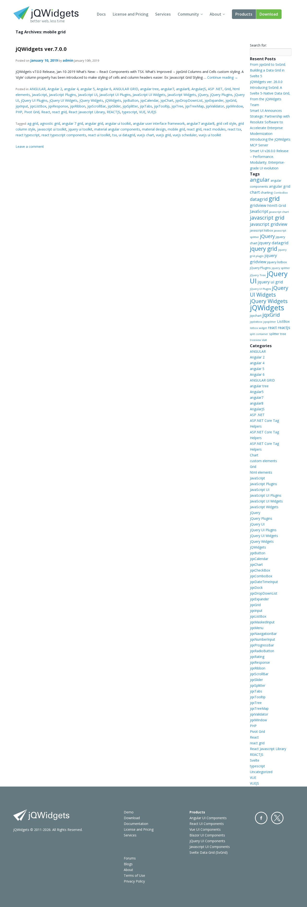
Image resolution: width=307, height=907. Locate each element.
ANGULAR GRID (125, 89)
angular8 (182, 89)
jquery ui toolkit (80, 129)
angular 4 (71, 89)
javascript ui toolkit (51, 129)
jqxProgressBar (262, 645)
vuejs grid (163, 135)
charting (267, 192)
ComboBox (281, 192)
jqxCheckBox (260, 570)
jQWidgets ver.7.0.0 (41, 48)
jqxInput (22, 106)
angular (260, 179)
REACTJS (113, 112)
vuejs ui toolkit (210, 135)
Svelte (254, 760)
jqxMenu (256, 628)
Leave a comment (30, 146)
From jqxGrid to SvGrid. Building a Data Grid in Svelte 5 (268, 70)
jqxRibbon (77, 106)
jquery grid (263, 248)
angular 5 (87, 89)
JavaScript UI (87, 94)
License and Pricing (130, 14)
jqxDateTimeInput (264, 581)
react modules (214, 129)
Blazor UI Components (207, 835)
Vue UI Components (205, 829)
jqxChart (166, 100)
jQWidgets (113, 100)
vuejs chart (145, 135)
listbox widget (258, 328)
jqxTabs (146, 106)
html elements (261, 472)
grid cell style (226, 123)
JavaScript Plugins (62, 94)
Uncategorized (261, 772)
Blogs (128, 864)
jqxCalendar (149, 100)
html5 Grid (276, 205)
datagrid (259, 199)
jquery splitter (281, 268)
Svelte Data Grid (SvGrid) (208, 852)
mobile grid (176, 129)
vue (264, 340)
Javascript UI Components (209, 846)
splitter (274, 334)
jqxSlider (114, 106)
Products (243, 14)
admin (68, 60)
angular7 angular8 (200, 123)
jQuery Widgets (91, 100)
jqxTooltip (162, 106)
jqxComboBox (261, 576)
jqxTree (177, 106)
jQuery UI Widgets (63, 100)
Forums (130, 858)
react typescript (28, 135)
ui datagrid (127, 135)
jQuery (203, 94)
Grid (227, 89)
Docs (101, 14)
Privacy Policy (134, 881)
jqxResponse (58, 106)
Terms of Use (134, 875)
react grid (59, 112)
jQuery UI (269, 277)
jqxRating (257, 656)
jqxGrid (230, 100)
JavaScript (39, 94)
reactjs (284, 327)
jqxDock (256, 587)
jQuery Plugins (221, 94)
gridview (258, 205)
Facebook (261, 818)
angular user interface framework (159, 123)
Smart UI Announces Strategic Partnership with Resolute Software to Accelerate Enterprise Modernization (270, 122)
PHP (19, 112)
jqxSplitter (130, 106)
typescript (129, 112)
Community (188, 14)
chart (255, 192)
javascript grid (267, 217)
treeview (255, 340)
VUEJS (151, 112)
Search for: (258, 45)
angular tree (149, 89)
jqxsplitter (269, 321)
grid (274, 198)
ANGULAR (38, 89)
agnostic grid (50, 123)
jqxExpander (214, 100)
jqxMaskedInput (262, 622)
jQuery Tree (258, 275)
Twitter (277, 818)
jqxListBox (38, 106)
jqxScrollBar (96, 106)
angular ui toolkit (118, 123)
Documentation (136, 823)
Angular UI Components (208, 818)
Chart (254, 455)
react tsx (234, 129)
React (45, 112)
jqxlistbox (256, 321)
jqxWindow (234, 106)
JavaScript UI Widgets (149, 94)
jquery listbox (277, 262)
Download (269, 14)
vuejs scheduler (185, 135)
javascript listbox (261, 230)
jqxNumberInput (262, 639)
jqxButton (130, 100)
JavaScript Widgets (181, 94)
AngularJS (198, 89)
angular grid (94, 123)
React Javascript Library (87, 112)
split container (259, 334)
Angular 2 (54, 89)
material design (154, 129)
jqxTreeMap (194, 106)
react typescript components (63, 135)
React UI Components (206, 823)
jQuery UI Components (207, 841)
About (215, 14)
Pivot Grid (31, 112)
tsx (114, 135)
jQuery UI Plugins (34, 100)
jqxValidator (215, 106)
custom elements (263, 461)
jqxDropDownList (189, 100)
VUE (142, 112)
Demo (129, 812)
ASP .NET (215, 89)
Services (163, 14)
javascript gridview (268, 224)
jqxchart (255, 315)
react (272, 327)
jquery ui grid (270, 282)
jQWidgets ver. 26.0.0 (266, 81)
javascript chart (279, 212)
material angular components (117, 129)
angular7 (167, 89)
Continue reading (222, 77)
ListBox (283, 321)
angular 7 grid (72, 123)
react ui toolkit (99, 135)
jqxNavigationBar (263, 633)
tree (283, 334)
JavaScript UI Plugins (115, 94)
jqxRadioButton (262, 651)
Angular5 (257, 391)
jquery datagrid (273, 242)
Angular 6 (104, 89)
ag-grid (32, 123)
